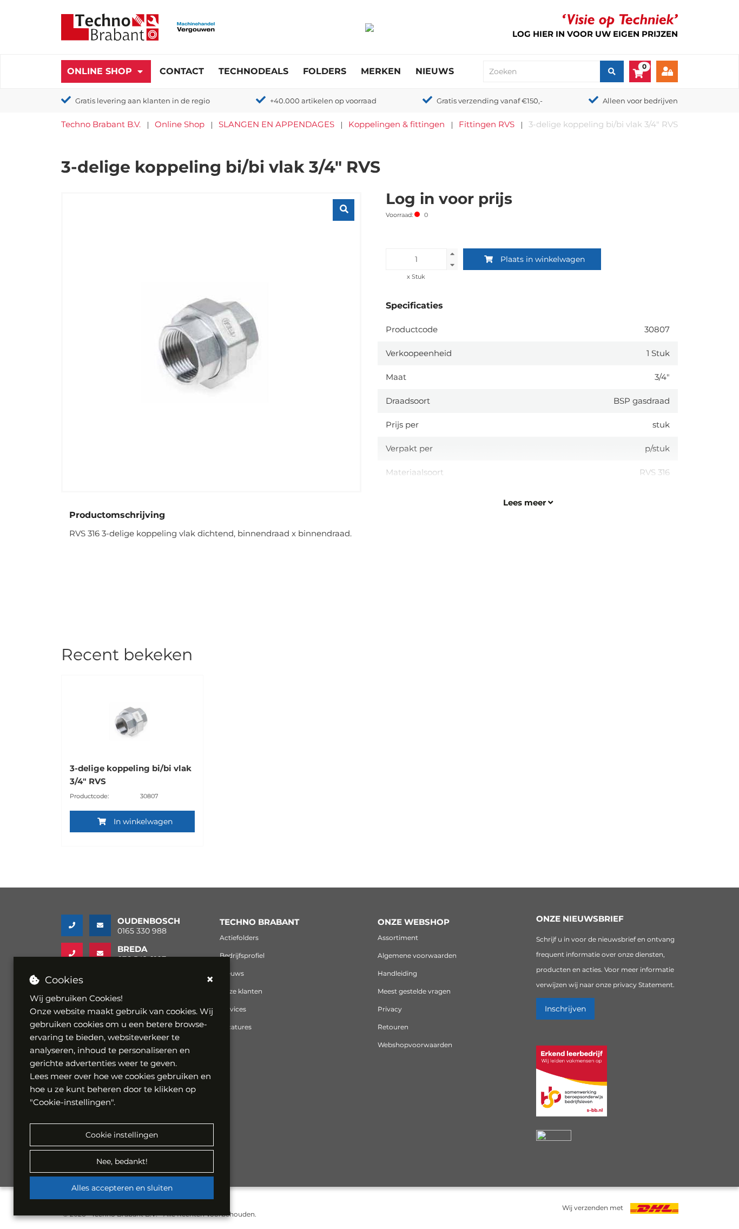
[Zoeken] (612, 71)
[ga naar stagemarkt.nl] (571, 1087)
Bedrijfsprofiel (242, 955)
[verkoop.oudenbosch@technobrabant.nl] (103, 925)
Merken (381, 71)
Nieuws (434, 71)
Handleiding (397, 973)
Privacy (390, 1009)
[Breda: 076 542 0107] (75, 953)
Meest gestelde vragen (414, 991)
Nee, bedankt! (122, 1161)
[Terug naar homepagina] (110, 26)
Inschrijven (565, 1009)
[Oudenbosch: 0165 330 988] (75, 925)
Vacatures (236, 1027)
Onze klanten (241, 991)
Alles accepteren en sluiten (122, 1188)
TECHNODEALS (253, 71)
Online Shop (99, 71)
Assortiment (398, 938)
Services (233, 1009)
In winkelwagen (143, 821)
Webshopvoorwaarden (415, 1045)
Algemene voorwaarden (417, 955)
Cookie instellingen (121, 1135)
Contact (182, 71)
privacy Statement (643, 985)
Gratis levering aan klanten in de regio (142, 100)
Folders (324, 71)
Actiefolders (239, 938)
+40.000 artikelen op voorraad (323, 100)
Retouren (393, 1027)
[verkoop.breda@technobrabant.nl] (103, 953)
